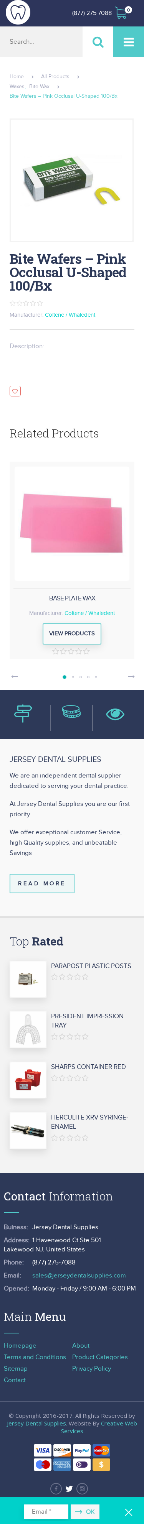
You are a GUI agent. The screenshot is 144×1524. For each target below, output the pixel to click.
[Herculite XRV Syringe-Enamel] (28, 1131)
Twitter (69, 1488)
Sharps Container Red (88, 1067)
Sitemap (16, 1369)
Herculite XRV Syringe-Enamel (89, 1122)
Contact (15, 1380)
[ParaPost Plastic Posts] (28, 979)
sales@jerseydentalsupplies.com (79, 1275)
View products (72, 633)
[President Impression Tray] (28, 1030)
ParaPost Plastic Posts (91, 966)
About (80, 1346)
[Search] (98, 41)
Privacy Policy (91, 1369)
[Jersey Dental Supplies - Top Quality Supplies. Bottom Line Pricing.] (18, 12)
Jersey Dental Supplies (36, 1423)
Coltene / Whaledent (70, 315)
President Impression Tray (87, 1021)
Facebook (56, 1488)
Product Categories (100, 1357)
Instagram (82, 1488)
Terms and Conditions (35, 1357)
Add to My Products (15, 391)
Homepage (20, 1346)
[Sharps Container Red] (28, 1080)
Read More (42, 883)
